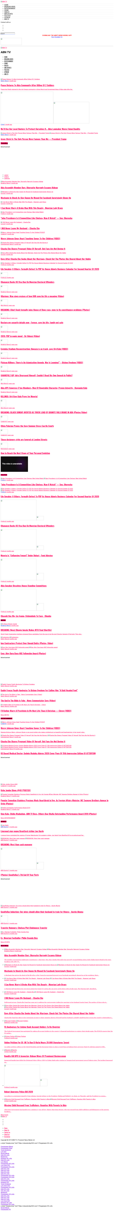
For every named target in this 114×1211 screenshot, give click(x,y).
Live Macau (4, 1162)
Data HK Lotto (5, 1155)
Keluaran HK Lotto (6, 1158)
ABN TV (6, 19)
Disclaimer (7, 1137)
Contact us (7, 1132)
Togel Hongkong (6, 1150)
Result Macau (5, 1153)
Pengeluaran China (6, 1148)
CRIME (6, 10)
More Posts (4, 1115)
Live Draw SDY (5, 1165)
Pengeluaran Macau (7, 1146)
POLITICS (7, 15)
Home (5, 1128)
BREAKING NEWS (9, 6)
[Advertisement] (54, 160)
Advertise (7, 1134)
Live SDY (3, 1151)
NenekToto (4, 1157)
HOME (6, 5)
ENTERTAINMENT (9, 8)
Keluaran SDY (5, 1182)
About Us (6, 1130)
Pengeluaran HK (6, 1209)
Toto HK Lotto (5, 1191)
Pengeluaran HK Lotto (7, 1163)
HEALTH (6, 12)
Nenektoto (4, 1192)
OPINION (7, 17)
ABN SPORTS (8, 14)
